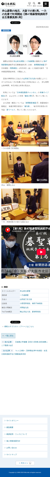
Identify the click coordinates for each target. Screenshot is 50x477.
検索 (34, 4)
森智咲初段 (36, 312)
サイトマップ (11, 455)
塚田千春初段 (37, 303)
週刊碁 (27, 106)
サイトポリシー (12, 421)
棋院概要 (9, 427)
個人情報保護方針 (13, 441)
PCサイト (29, 4)
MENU (46, 4)
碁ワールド (11, 110)
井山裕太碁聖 (18, 61)
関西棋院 (13, 68)
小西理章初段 (25, 303)
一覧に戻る (9, 336)
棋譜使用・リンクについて (16, 434)
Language (39, 4)
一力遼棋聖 (30, 61)
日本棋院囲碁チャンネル (26, 92)
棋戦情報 (6, 30)
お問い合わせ (11, 448)
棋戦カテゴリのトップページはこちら (19, 326)
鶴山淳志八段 (25, 312)
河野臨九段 (24, 308)
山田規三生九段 (29, 79)
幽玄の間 (28, 96)
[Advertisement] (25, 387)
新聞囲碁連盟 (39, 65)
